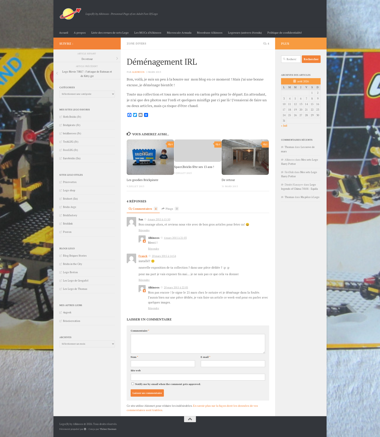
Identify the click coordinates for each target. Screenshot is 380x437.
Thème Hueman (108, 429)
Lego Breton (70, 272)
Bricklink (68, 223)
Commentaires (145, 208)
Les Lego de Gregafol (75, 280)
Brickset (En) (70, 198)
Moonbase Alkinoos (209, 32)
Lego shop (69, 190)
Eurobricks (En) (72, 158)
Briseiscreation (71, 321)
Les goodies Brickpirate (142, 180)
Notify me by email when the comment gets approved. (168, 384)
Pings (172, 208)
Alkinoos (138, 72)
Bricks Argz (69, 207)
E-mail (205, 357)
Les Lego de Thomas (75, 289)
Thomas (289, 147)
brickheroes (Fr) (72, 133)
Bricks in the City (72, 264)
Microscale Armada (179, 32)
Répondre (144, 230)
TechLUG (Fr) (70, 141)
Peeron (67, 232)
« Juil (284, 125)
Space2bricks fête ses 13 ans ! (194, 167)
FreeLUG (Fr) (70, 150)
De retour (228, 180)
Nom (134, 357)
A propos (80, 32)
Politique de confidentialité (284, 32)
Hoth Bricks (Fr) (72, 116)
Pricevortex (70, 182)
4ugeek (67, 312)
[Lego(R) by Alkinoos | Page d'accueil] (70, 14)
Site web (136, 370)
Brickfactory (70, 215)
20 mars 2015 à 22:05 (176, 287)
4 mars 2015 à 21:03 (175, 238)
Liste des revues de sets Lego (110, 32)
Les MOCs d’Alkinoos (147, 32)
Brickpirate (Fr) (71, 125)
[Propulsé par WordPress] (85, 429)
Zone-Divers (136, 43)
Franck (143, 256)
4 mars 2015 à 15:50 (158, 219)
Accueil (63, 32)
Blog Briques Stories (75, 255)
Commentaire (140, 330)
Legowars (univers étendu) (245, 32)
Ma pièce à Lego (310, 197)
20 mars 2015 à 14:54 (164, 256)
